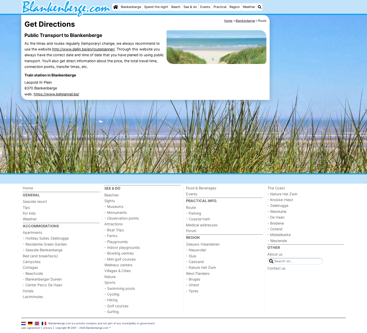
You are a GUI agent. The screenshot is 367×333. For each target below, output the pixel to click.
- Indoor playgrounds (122, 247)
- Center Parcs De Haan (42, 285)
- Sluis (191, 256)
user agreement (30, 327)
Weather (249, 7)
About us (275, 254)
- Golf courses (116, 306)
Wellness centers (118, 265)
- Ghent (192, 285)
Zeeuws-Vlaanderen (202, 244)
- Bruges (193, 279)
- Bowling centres (119, 253)
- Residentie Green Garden (45, 244)
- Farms (111, 236)
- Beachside (33, 273)
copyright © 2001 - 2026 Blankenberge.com (81, 327)
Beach (176, 7)
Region (234, 7)
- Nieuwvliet (196, 250)
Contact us (276, 268)
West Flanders (198, 273)
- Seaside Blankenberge (42, 250)
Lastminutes (33, 297)
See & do (190, 7)
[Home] (115, 7)
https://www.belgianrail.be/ (56, 94)
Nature (110, 277)
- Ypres (192, 291)
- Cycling (111, 294)
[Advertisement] (308, 130)
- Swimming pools (119, 288)
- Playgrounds (116, 242)
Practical (219, 7)
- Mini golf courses (120, 259)
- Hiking (111, 300)
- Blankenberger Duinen (42, 279)
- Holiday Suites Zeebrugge (46, 238)
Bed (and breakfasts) (40, 256)
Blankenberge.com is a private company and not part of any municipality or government (101, 323)
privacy (47, 327)
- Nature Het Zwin (201, 267)
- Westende (277, 241)
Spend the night (156, 7)
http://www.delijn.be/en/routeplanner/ (83, 49)
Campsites (32, 262)
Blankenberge (131, 7)
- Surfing (111, 312)
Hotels (28, 291)
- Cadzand (195, 262)
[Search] (259, 7)
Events (205, 7)
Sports (110, 282)
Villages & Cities (117, 271)
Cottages (30, 267)
